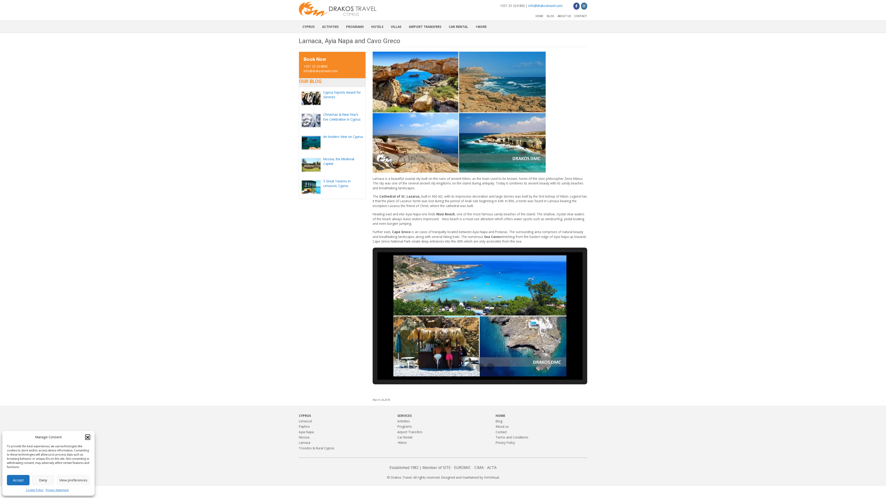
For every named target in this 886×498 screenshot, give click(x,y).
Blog (550, 16)
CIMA (479, 467)
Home (539, 16)
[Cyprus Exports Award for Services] (311, 98)
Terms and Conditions (512, 437)
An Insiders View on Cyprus (343, 136)
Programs (355, 26)
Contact (580, 16)
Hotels (377, 26)
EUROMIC (462, 467)
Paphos (304, 426)
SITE (447, 467)
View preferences (73, 480)
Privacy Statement (57, 490)
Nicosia (304, 437)
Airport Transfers (425, 26)
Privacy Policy (505, 442)
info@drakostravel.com (545, 5)
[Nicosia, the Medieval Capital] (311, 165)
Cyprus (308, 26)
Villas (396, 26)
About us (564, 16)
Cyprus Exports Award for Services (342, 94)
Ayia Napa (306, 432)
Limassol (305, 421)
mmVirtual (491, 477)
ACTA (492, 467)
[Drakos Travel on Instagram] (584, 6)
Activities (330, 26)
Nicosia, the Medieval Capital (338, 161)
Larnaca (304, 442)
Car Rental (458, 26)
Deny (43, 480)
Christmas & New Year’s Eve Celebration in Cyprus (342, 116)
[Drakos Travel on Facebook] (576, 6)
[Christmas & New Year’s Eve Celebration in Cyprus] (311, 120)
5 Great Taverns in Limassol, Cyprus (336, 183)
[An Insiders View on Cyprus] (311, 143)
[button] (87, 437)
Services (404, 415)
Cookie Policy (34, 490)
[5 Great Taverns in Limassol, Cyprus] (311, 187)
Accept (18, 480)
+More (481, 26)
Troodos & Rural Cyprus (316, 448)
